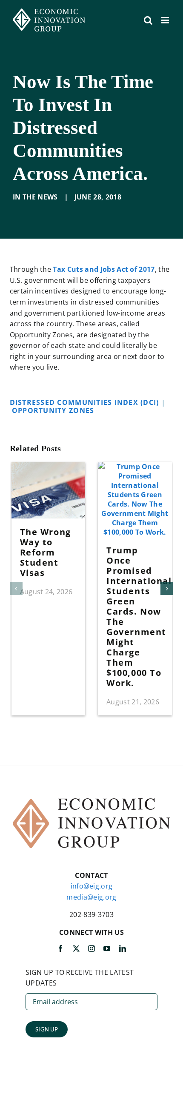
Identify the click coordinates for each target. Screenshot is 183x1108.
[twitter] (76, 948)
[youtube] (106, 948)
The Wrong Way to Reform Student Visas (45, 552)
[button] (16, 588)
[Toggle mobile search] (148, 20)
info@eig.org (92, 886)
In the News (35, 197)
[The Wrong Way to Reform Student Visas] (48, 466)
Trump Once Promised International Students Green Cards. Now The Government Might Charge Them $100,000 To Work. (139, 616)
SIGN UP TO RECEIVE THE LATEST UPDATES (80, 978)
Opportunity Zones (54, 410)
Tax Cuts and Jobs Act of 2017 (103, 269)
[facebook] (60, 948)
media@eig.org (91, 897)
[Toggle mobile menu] (165, 20)
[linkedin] (122, 948)
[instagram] (91, 948)
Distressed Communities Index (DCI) (85, 402)
